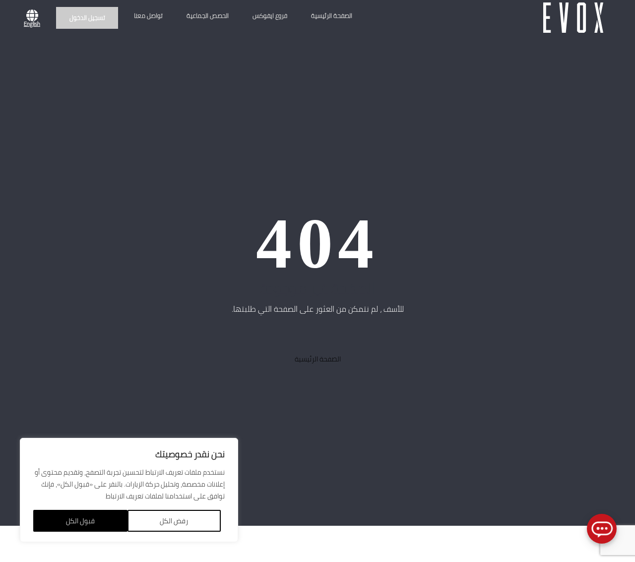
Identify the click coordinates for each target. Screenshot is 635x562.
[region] (129, 490)
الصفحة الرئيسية (331, 15)
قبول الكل (80, 520)
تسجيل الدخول (87, 17)
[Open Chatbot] (602, 529)
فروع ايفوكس (270, 15)
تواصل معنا (148, 15)
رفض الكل (174, 520)
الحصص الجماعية (208, 15)
